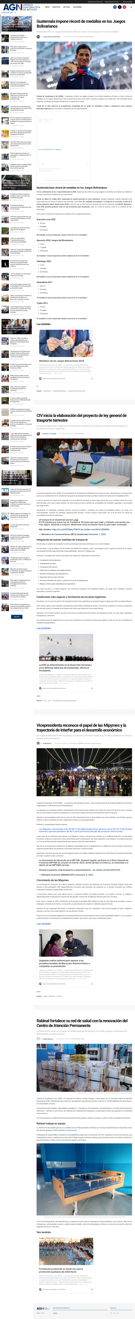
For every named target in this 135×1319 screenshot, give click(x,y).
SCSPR (55, 1313)
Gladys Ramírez (48, 1039)
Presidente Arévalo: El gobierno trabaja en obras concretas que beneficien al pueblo (20, 195)
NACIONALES (90, 36)
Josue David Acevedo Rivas (51, 36)
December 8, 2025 (84, 875)
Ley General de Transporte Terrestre (64, 700)
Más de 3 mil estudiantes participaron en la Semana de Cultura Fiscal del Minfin (19, 84)
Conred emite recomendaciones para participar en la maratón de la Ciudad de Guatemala (21, 108)
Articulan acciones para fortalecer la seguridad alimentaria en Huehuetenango (21, 448)
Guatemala (47, 391)
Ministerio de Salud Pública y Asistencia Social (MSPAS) (59, 1135)
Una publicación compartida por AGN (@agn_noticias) (63, 180)
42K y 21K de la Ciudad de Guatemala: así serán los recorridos (18, 388)
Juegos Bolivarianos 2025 (76, 391)
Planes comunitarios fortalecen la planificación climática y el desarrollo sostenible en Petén (20, 297)
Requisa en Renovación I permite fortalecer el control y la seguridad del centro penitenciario (21, 72)
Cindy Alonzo (47, 743)
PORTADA (87, 743)
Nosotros (56, 7)
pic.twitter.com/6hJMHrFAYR (106, 870)
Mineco (69, 805)
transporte (111, 510)
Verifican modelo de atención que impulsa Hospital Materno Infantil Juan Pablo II (20, 218)
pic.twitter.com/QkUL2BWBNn (95, 529)
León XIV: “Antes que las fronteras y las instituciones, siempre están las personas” (21, 143)
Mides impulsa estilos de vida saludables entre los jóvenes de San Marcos (20, 377)
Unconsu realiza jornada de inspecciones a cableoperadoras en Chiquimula (20, 399)
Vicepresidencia (96, 743)
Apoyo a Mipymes (49, 996)
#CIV (78, 529)
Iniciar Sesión (128, 1)
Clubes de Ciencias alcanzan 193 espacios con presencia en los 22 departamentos (20, 491)
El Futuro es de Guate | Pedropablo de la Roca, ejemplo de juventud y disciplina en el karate (21, 132)
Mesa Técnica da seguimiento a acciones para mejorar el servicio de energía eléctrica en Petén (20, 606)
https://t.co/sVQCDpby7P (64, 529)
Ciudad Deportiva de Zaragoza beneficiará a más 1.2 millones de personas (20, 559)
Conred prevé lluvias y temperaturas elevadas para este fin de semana (20, 207)
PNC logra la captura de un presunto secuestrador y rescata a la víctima (21, 48)
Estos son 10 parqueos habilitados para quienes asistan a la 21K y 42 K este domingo (21, 251)
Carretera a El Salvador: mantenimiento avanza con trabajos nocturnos (19, 37)
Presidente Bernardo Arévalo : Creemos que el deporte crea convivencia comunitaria (19, 595)
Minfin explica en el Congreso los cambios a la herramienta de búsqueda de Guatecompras (20, 515)
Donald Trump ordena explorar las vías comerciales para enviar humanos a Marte (20, 366)
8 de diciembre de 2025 (69, 36)
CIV (130, 493)
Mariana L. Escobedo (49, 433)
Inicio (47, 7)
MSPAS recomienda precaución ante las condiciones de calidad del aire (21, 411)
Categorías (77, 7)
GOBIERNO (80, 743)
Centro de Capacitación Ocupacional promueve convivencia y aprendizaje (18, 240)
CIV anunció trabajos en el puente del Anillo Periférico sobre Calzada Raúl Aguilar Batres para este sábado (16, 183)
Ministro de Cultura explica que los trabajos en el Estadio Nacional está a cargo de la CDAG (21, 548)
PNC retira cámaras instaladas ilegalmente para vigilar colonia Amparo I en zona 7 (20, 537)
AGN (61, 96)
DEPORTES (82, 36)
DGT (49, 700)
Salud (82, 1039)
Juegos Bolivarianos (59, 391)
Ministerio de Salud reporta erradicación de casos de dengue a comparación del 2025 (21, 570)
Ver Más (16, 616)
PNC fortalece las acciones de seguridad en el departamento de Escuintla (20, 155)
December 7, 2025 (97, 534)
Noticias (66, 7)
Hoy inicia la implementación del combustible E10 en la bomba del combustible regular (20, 286)
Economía (73, 743)
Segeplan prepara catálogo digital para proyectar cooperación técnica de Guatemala (20, 166)
